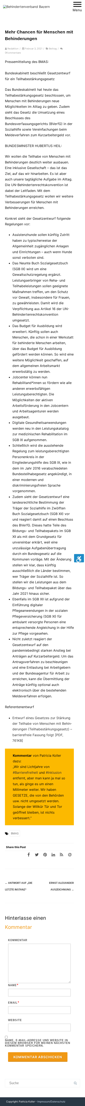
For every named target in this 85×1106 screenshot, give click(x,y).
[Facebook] (28, 854)
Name (12, 985)
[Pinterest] (45, 854)
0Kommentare (13, 52)
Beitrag (53, 48)
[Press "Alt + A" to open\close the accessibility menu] (79, 558)
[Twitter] (37, 854)
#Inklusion (53, 772)
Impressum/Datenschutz (51, 1101)
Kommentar (17, 940)
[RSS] (61, 854)
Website (15, 1020)
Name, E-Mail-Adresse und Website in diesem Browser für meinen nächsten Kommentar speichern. (37, 1043)
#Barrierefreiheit (25, 772)
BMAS (15, 833)
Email (13, 1002)
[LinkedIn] (53, 854)
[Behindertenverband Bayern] (26, 6)
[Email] (70, 854)
